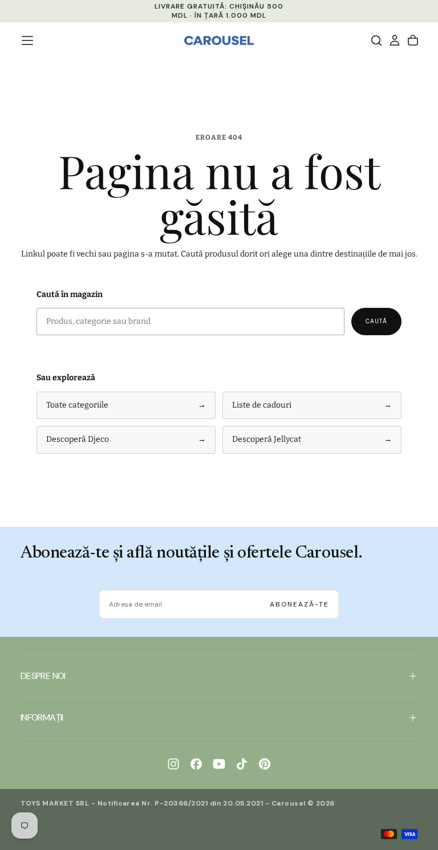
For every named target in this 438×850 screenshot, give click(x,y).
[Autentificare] (395, 40)
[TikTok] (242, 764)
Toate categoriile (126, 405)
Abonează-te (299, 604)
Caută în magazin (69, 294)
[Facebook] (196, 764)
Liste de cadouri (312, 405)
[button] (27, 40)
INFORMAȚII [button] (42, 717)
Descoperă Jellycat (312, 439)
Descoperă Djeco (126, 439)
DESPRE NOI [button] (43, 676)
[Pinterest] (264, 764)
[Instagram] (173, 764)
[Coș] (413, 40)
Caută (376, 321)
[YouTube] (219, 764)
